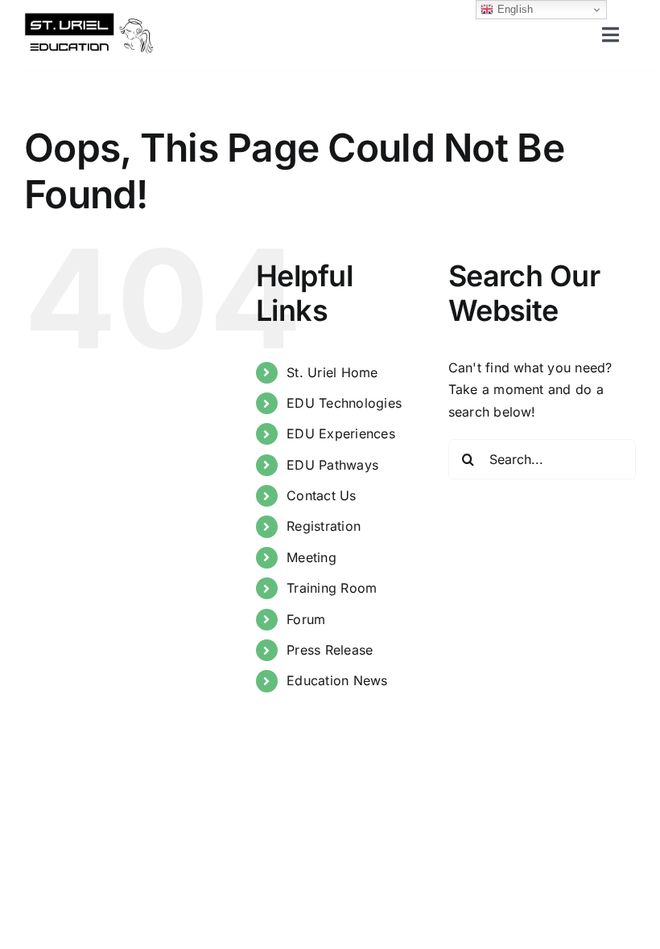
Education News (337, 680)
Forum (306, 619)
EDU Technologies (344, 403)
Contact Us (321, 495)
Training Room (332, 588)
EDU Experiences (341, 433)
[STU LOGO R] (89, 18)
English (513, 9)
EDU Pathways (332, 465)
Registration (324, 526)
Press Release (330, 650)
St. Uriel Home (332, 372)
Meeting (311, 557)
